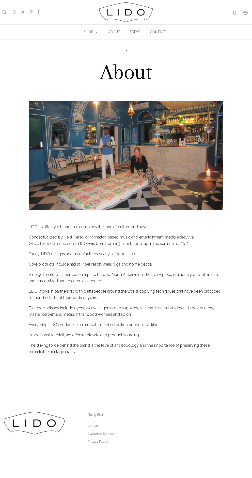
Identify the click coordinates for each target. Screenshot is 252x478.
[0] (245, 12)
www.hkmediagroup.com (52, 243)
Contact (93, 426)
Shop (89, 32)
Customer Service (101, 433)
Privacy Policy (98, 441)
